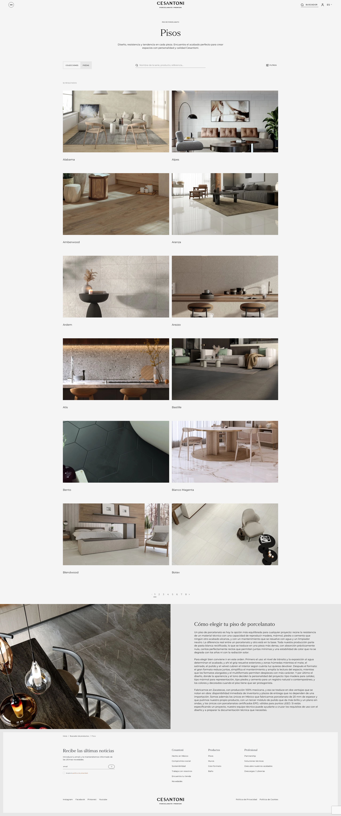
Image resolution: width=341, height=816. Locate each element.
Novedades (177, 781)
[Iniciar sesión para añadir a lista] (163, 147)
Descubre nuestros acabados (258, 766)
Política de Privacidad (246, 799)
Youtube (103, 799)
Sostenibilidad (179, 766)
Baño (210, 771)
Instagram (68, 799)
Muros (211, 761)
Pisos (210, 756)
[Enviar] (111, 767)
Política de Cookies (269, 799)
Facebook (80, 799)
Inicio (65, 736)
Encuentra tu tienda (181, 776)
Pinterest (92, 799)
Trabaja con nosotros (182, 771)
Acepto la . (77, 773)
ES (328, 4)
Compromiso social (181, 761)
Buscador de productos (79, 736)
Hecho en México (180, 756)
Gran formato (214, 766)
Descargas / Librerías (254, 771)
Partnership (250, 756)
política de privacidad (80, 773)
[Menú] (11, 4)
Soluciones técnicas (254, 761)
